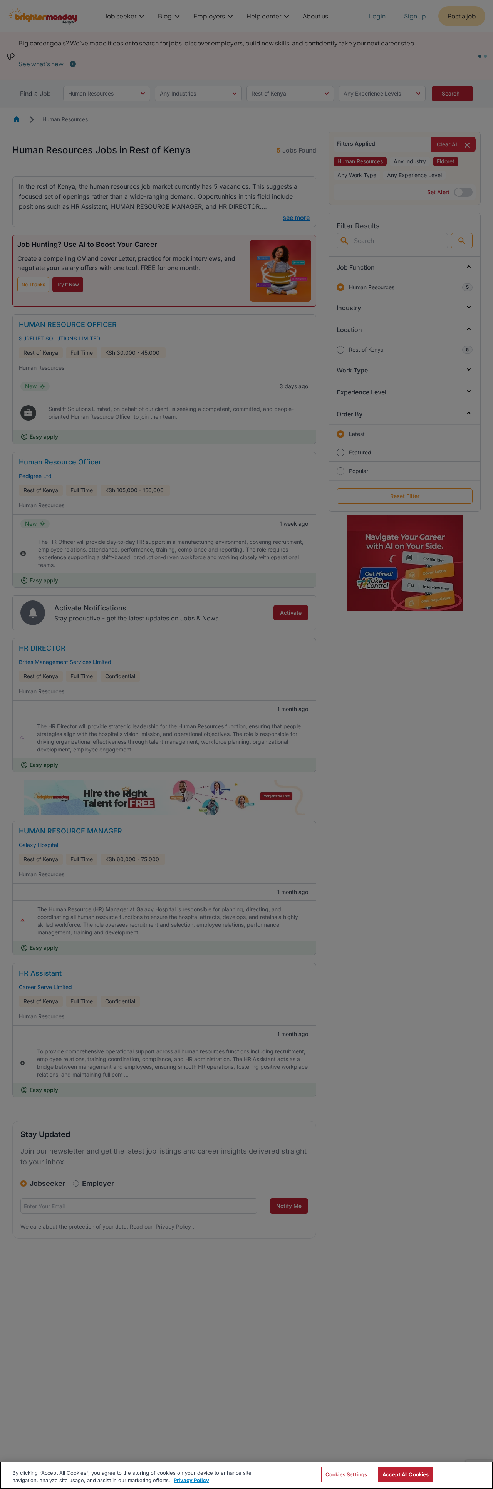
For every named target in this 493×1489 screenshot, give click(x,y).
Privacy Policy (191, 1480)
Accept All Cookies (405, 1474)
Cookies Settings (346, 1474)
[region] (246, 1475)
